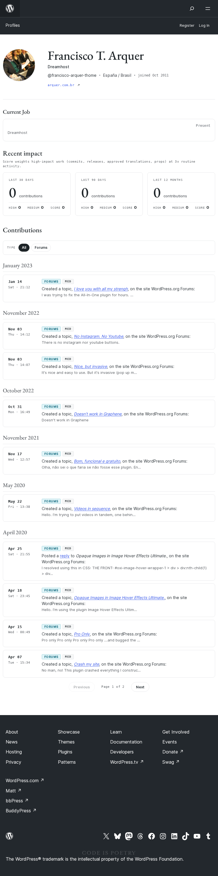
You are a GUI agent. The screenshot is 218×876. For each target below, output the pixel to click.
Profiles (13, 25)
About (12, 732)
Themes (66, 742)
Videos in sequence (92, 508)
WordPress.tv (127, 762)
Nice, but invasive (90, 366)
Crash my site (86, 664)
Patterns (67, 762)
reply (65, 555)
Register (187, 25)
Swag (171, 762)
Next (140, 687)
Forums (41, 247)
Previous (82, 687)
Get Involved (176, 732)
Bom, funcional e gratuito (97, 461)
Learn (116, 732)
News (12, 742)
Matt (14, 791)
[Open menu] (209, 8)
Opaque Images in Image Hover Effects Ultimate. (119, 597)
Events (169, 742)
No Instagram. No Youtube (98, 336)
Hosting (14, 752)
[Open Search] (192, 8)
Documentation (126, 742)
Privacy (13, 762)
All (24, 247)
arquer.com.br (62, 85)
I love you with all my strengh (101, 288)
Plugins (65, 752)
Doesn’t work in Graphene (97, 413)
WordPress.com (25, 780)
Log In (204, 25)
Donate (173, 752)
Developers (122, 752)
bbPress (17, 800)
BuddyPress (21, 810)
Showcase (69, 732)
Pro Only (82, 633)
